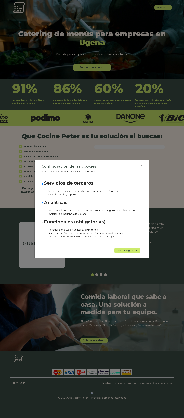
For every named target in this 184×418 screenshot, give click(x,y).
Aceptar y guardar (127, 250)
